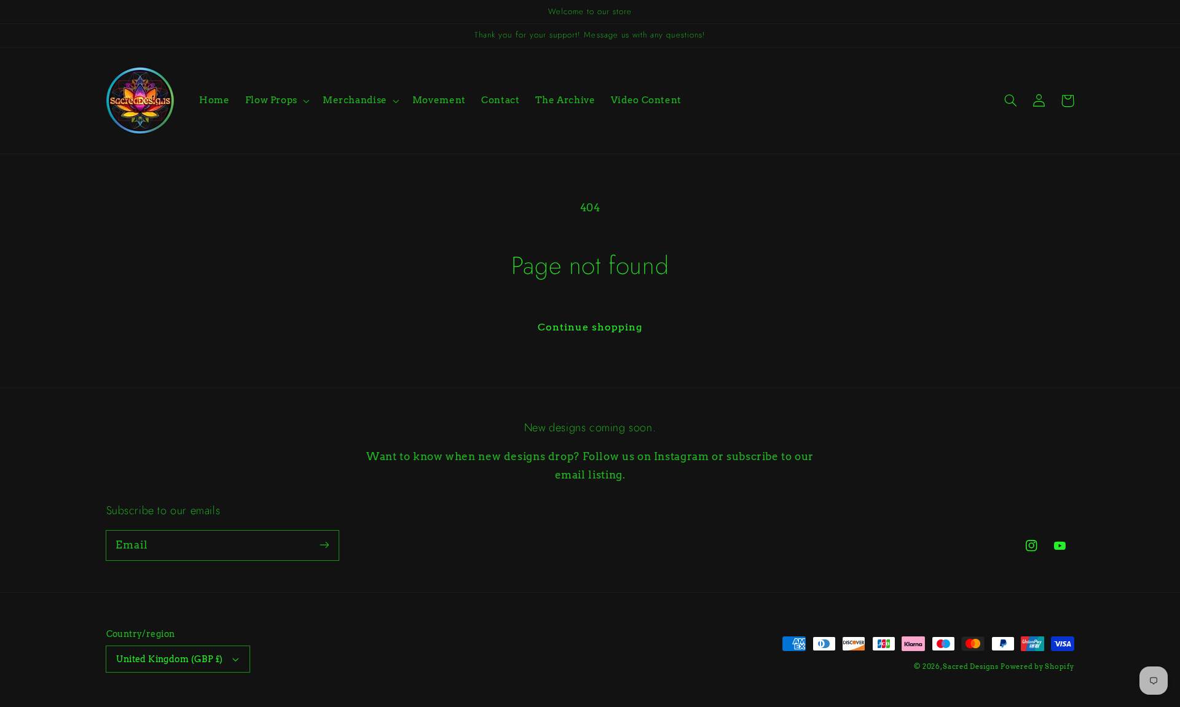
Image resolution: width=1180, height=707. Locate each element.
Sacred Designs (970, 667)
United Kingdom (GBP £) (169, 659)
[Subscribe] (324, 545)
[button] (276, 100)
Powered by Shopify (1037, 667)
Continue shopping (590, 327)
